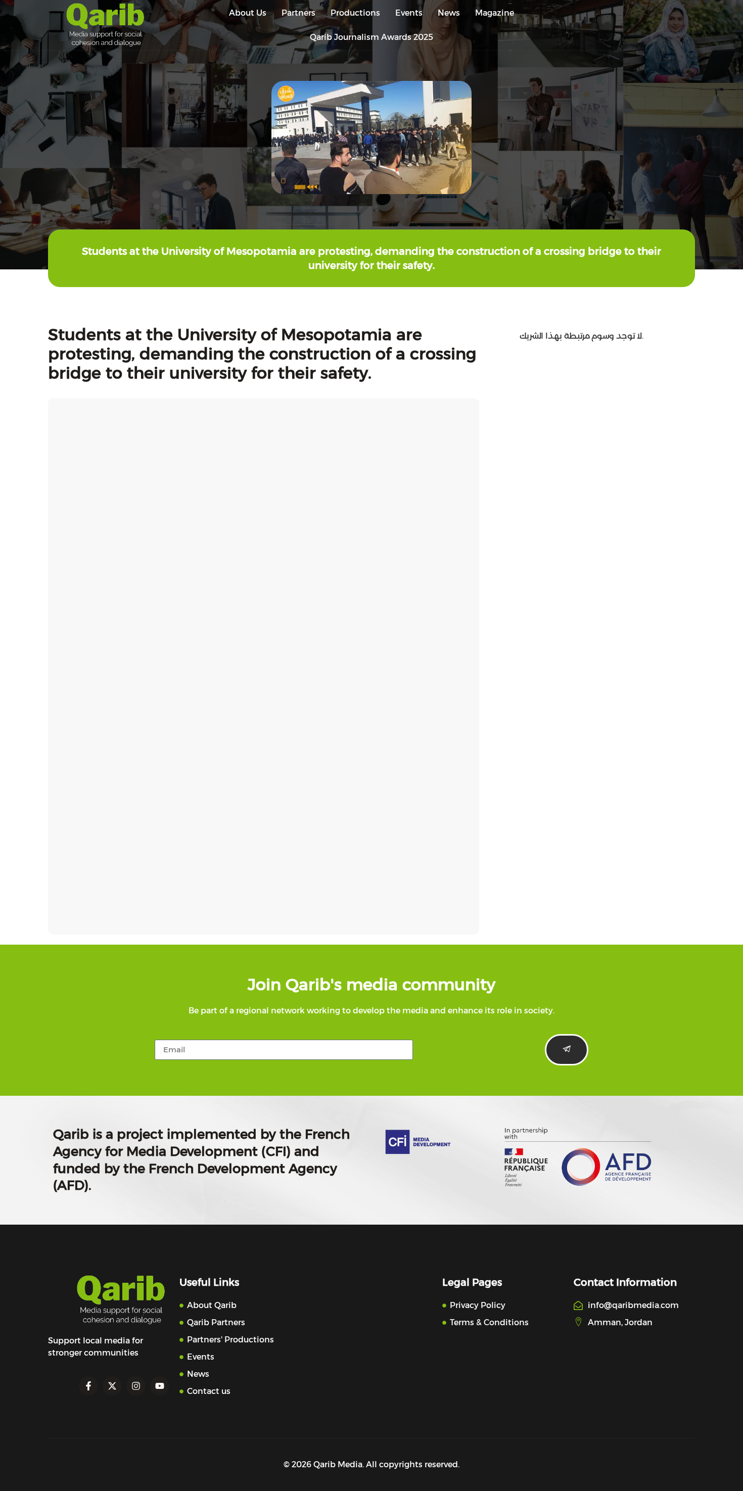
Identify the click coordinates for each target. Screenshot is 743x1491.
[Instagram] (136, 1385)
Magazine (494, 13)
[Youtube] (159, 1385)
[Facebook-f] (88, 1385)
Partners (298, 13)
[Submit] (566, 1049)
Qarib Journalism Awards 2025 (371, 37)
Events (409, 13)
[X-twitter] (112, 1385)
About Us (247, 13)
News (449, 13)
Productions (355, 13)
